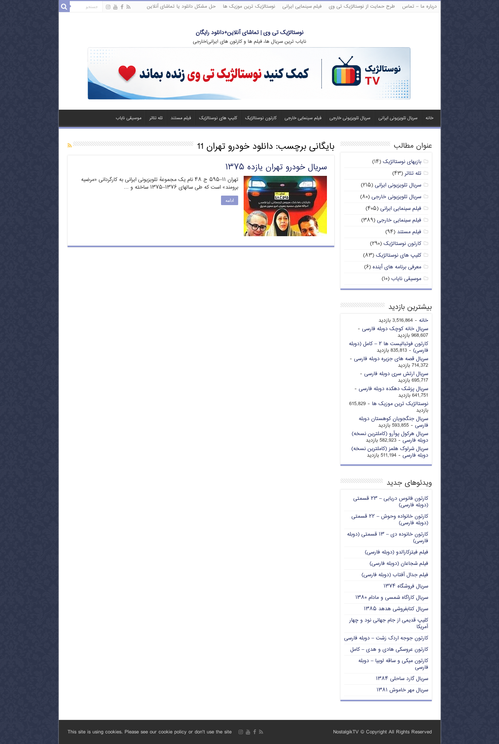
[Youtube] (115, 7)
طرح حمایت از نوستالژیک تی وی (362, 7)
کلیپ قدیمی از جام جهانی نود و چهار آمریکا (388, 623)
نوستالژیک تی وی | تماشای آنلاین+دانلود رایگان (250, 33)
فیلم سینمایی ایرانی (301, 7)
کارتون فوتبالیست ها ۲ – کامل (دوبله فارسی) (388, 347)
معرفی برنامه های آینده (397, 267)
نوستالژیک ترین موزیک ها (249, 7)
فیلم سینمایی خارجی (303, 118)
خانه (429, 118)
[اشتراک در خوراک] (70, 146)
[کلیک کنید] (249, 74)
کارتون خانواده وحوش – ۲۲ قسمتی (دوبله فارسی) (389, 520)
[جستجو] (64, 6)
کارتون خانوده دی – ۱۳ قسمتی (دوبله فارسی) (387, 537)
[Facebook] (122, 7)
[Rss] (128, 7)
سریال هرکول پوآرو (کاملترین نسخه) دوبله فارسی (390, 437)
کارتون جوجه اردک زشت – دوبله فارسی (386, 638)
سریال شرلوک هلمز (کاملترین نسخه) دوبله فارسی (389, 452)
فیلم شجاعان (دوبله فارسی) (399, 563)
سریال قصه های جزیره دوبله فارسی (391, 358)
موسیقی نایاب (128, 118)
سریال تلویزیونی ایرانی (398, 118)
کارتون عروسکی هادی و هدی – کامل (389, 649)
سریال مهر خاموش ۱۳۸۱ (402, 690)
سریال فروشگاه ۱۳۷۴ (406, 586)
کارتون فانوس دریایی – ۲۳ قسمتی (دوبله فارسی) (390, 502)
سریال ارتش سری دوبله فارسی (396, 373)
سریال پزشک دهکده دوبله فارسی (393, 388)
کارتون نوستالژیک (261, 118)
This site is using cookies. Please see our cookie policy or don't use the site (150, 732)
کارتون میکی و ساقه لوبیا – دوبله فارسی (393, 664)
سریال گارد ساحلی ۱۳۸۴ (402, 678)
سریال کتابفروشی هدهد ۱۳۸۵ (396, 608)
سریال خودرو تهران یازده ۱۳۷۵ (276, 167)
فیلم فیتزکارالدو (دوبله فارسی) (396, 552)
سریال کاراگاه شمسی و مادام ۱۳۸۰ (391, 597)
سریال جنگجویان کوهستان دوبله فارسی (393, 422)
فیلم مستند (181, 118)
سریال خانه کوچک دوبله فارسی (395, 328)
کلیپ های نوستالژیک (218, 118)
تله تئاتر (156, 118)
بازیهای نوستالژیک (402, 161)
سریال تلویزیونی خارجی (350, 118)
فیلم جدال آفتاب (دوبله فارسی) (395, 574)
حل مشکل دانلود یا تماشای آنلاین (181, 7)
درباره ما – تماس (419, 7)
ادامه (229, 200)
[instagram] (108, 7)
